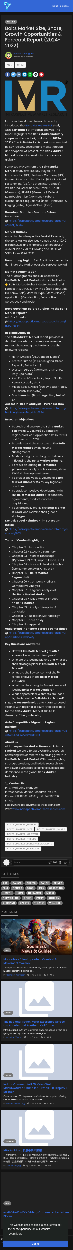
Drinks (57, 883)
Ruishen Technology (15, 1103)
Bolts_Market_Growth (22, 834)
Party (40, 898)
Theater (39, 903)
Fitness (17, 888)
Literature (34, 893)
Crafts (31, 883)
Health (7, 893)
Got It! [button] (35, 1243)
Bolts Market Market (38, 125)
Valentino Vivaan (14, 1037)
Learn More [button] (15, 1233)
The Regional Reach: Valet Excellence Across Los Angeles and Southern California (34, 1023)
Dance (45, 883)
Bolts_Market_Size (19, 829)
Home (19, 893)
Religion (54, 898)
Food (30, 888)
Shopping (9, 903)
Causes (17, 883)
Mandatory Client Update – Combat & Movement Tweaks (30, 961)
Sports (24, 903)
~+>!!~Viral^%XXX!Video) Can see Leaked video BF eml (36, 1214)
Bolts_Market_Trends (21, 839)
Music (50, 893)
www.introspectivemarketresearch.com (38, 809)
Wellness (55, 903)
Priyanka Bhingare (24, 53)
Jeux (41, 888)
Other (11, 21)
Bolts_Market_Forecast (23, 848)
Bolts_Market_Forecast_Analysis (29, 843)
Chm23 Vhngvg (13, 1165)
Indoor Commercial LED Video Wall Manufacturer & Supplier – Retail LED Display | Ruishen (35, 1088)
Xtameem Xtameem (15, 974)
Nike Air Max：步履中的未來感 (22, 1150)
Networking (11, 898)
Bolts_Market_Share (51, 829)
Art (5, 883)
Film (5, 888)
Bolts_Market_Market (21, 824)
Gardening (56, 888)
